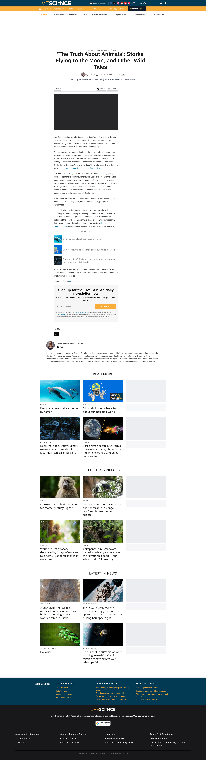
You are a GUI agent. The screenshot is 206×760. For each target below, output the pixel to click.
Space (101, 9)
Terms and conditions (161, 734)
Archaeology (59, 9)
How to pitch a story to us (119, 743)
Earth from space (62, 691)
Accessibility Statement (27, 734)
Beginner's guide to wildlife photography (151, 691)
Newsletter (114, 89)
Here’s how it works (129, 80)
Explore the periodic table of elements (110, 696)
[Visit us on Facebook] (111, 3)
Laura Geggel (94, 74)
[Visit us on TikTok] (129, 3)
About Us (110, 734)
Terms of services (81, 312)
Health (70, 9)
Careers (19, 743)
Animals (47, 9)
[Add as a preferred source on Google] (103, 723)
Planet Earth (91, 9)
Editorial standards (70, 743)
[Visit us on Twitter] (114, 3)
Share (59, 89)
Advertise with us (114, 738)
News (123, 75)
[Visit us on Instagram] (118, 3)
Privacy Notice (60, 314)
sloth (113, 198)
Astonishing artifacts (63, 697)
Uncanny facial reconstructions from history (112, 699)
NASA (96, 190)
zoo (56, 334)
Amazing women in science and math (110, 693)
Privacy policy (22, 738)
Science (79, 9)
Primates (113, 50)
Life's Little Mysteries (63, 688)
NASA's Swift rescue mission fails (95, 15)
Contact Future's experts (73, 734)
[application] (86, 112)
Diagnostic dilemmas (64, 694)
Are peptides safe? (120, 15)
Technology (112, 9)
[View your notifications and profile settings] (161, 3)
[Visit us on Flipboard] (125, 3)
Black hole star (140, 15)
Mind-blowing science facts (146, 699)
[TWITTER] (59, 346)
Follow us (102, 89)
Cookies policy (68, 738)
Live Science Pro (158, 15)
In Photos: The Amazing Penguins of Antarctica (79, 168)
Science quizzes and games (147, 688)
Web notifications (159, 738)
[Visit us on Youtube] (121, 3)
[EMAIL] (62, 346)
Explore (123, 9)
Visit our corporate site (143, 716)
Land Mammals (102, 50)
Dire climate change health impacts (65, 15)
